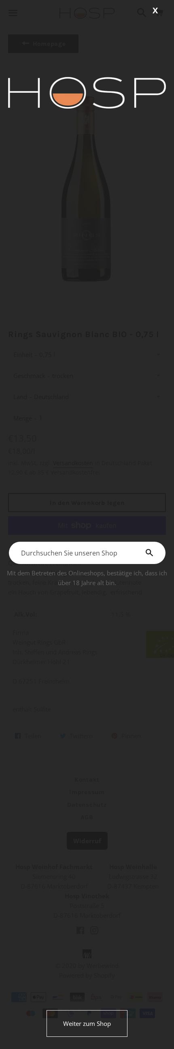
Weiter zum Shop (87, 1023)
